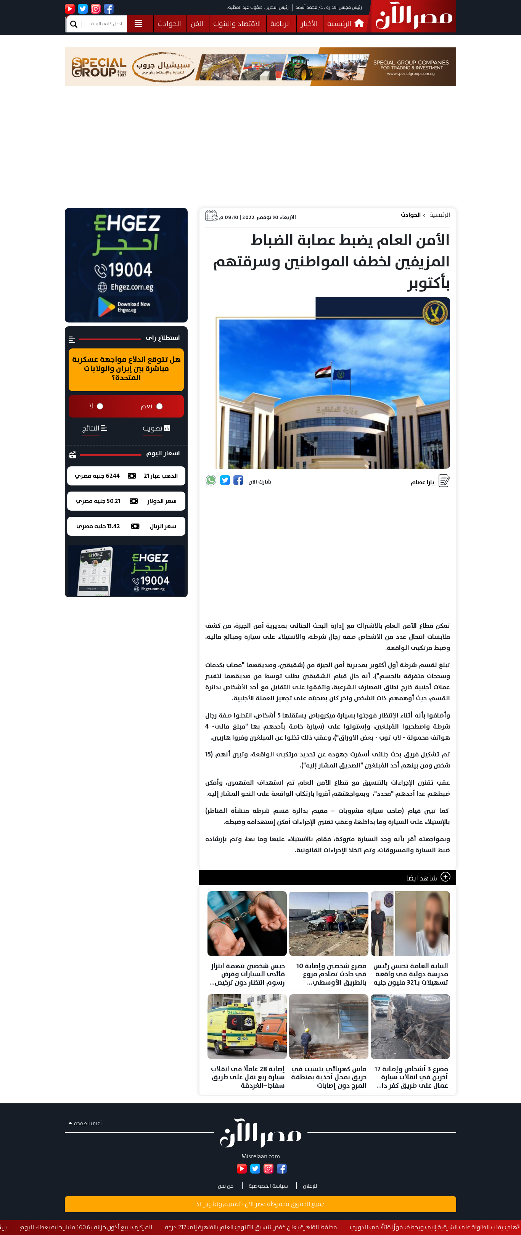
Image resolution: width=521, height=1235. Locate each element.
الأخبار (309, 23)
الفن (197, 23)
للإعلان (310, 1185)
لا (91, 406)
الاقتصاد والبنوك (237, 23)
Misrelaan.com (260, 1156)
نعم (147, 406)
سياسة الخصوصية (268, 1185)
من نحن (226, 1185)
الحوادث (169, 23)
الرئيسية (439, 215)
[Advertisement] (260, 150)
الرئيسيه (340, 23)
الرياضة (280, 23)
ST (199, 1204)
